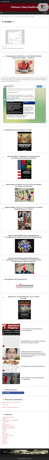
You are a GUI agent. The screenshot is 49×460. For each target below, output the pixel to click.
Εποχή (3, 423)
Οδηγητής (4, 429)
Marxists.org (5, 404)
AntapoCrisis (5, 437)
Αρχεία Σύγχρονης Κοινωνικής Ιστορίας (11, 402)
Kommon (4, 440)
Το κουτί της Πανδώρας (7, 435)
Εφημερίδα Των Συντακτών (8, 426)
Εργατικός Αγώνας (6, 424)
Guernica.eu (4, 438)
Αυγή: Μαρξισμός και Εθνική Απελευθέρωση (11, 366)
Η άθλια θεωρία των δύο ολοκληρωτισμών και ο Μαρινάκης (11, 378)
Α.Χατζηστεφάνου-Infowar (8, 417)
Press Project (5, 443)
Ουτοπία (4, 430)
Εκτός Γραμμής (5, 421)
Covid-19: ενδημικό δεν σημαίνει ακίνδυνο (13, 47)
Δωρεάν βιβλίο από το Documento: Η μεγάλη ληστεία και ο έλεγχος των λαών (11, 341)
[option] (24, 330)
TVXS (3, 444)
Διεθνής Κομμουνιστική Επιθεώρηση (10, 420)
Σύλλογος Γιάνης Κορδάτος (24, 7)
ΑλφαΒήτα (4, 418)
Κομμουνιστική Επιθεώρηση (8, 427)
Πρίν (3, 432)
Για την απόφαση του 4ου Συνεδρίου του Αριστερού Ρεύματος (11, 329)
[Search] (46, 13)
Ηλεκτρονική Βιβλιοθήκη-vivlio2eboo (10, 407)
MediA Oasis (5, 441)
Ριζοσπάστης (5, 433)
